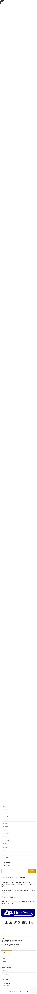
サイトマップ (6, 974)
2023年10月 (6, 840)
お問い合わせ (6, 965)
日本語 (8, 865)
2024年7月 (5, 809)
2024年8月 (5, 806)
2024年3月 (5, 823)
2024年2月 (5, 826)
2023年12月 (6, 833)
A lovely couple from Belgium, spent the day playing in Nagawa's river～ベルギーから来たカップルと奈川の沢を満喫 (18, 884)
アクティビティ (6, 955)
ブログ (4, 961)
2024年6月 (5, 813)
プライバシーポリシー (8, 971)
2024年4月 (5, 820)
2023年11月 (6, 837)
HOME (4, 952)
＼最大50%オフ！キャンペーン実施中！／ (14, 878)
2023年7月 (5, 850)
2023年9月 (5, 843)
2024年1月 (5, 830)
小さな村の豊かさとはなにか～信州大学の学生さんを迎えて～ (18, 891)
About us (5, 958)
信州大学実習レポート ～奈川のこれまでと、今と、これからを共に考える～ (18, 902)
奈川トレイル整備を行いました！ (11, 897)
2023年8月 (5, 847)
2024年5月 (5, 816)
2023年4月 (5, 857)
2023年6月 (5, 854)
